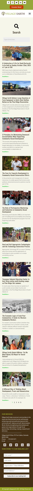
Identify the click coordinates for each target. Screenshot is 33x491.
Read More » (5, 76)
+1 (7, 439)
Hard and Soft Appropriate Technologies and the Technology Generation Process (16, 245)
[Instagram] (28, 445)
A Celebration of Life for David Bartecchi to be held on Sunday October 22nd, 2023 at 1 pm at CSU (16, 65)
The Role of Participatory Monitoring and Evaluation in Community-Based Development (15, 210)
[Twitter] (10, 445)
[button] (29, 13)
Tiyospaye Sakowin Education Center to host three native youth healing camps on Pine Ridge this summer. (15, 281)
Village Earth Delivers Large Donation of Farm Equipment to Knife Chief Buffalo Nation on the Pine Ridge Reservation (16, 100)
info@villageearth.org (13, 441)
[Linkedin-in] (22, 445)
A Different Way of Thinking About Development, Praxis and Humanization (15, 390)
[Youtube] (16, 445)
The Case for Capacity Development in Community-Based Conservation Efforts (15, 174)
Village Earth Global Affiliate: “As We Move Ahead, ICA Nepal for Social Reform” (15, 354)
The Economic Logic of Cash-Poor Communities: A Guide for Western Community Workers (14, 318)
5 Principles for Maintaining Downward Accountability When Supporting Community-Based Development (15, 136)
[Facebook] (4, 445)
